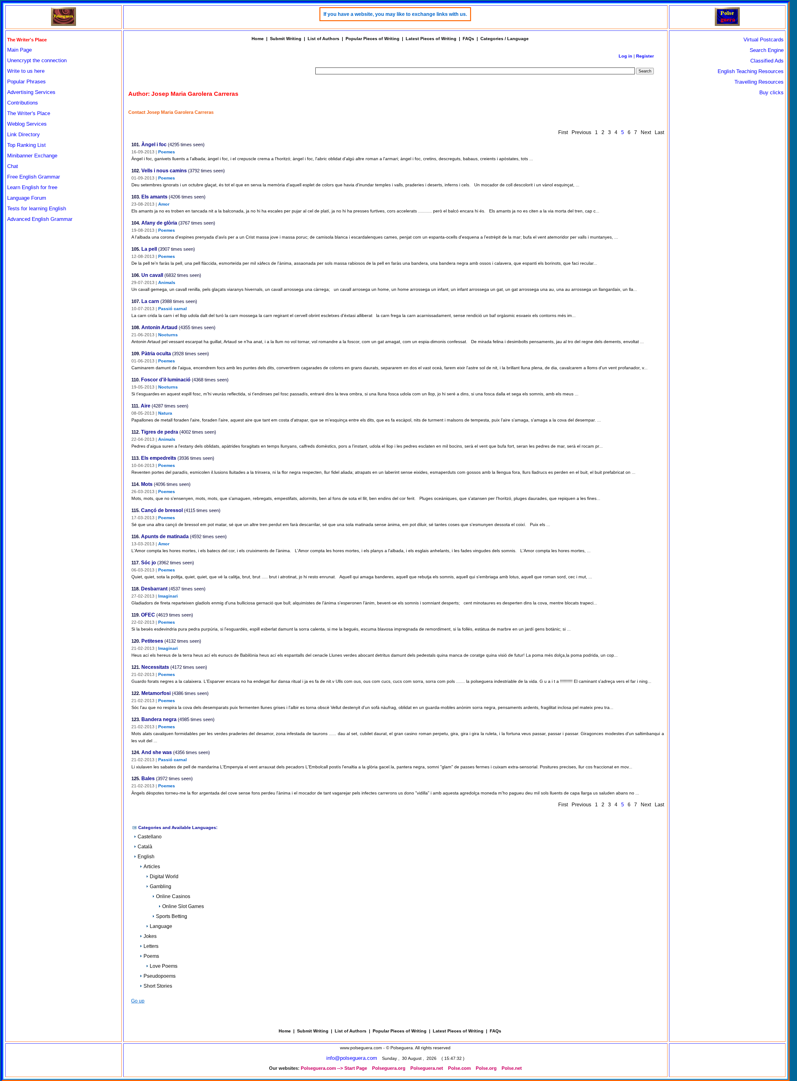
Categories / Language (504, 38)
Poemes (166, 151)
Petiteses (152, 641)
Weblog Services (27, 124)
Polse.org (486, 1068)
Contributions (22, 103)
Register (645, 56)
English (146, 856)
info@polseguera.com (351, 1058)
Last (659, 132)
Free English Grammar (33, 177)
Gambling (160, 886)
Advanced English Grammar (40, 219)
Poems (151, 956)
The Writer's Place (28, 113)
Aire (145, 405)
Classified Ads (767, 61)
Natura (165, 413)
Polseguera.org (388, 1068)
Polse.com (459, 1068)
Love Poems (163, 966)
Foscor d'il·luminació (166, 379)
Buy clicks (771, 93)
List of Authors (323, 38)
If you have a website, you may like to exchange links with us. (395, 14)
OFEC (148, 614)
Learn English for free (32, 187)
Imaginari (168, 596)
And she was (156, 752)
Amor (163, 204)
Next (646, 132)
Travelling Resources (759, 82)
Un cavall (152, 275)
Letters (151, 946)
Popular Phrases (26, 82)
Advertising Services (31, 92)
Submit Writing (285, 38)
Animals (166, 282)
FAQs (468, 38)
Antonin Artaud (159, 327)
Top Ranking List (26, 145)
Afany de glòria (159, 223)
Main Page (19, 50)
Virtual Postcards (763, 40)
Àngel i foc (154, 144)
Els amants (154, 196)
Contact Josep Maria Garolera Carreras (171, 112)
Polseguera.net (426, 1068)
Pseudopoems (160, 976)
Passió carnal (172, 308)
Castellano (150, 836)
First (563, 132)
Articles (152, 866)
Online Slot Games (183, 906)
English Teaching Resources (751, 71)
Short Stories (158, 986)
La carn (150, 301)
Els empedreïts (158, 458)
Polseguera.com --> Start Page (334, 1068)
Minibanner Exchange (32, 156)
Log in (625, 56)
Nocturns (168, 334)
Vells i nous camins (164, 170)
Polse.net (512, 1068)
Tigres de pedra (159, 432)
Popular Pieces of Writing (372, 38)
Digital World (164, 876)
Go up (137, 1001)
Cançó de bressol (162, 510)
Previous (581, 132)
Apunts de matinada (165, 536)
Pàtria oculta (156, 353)
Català (145, 846)
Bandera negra (159, 719)
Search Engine (767, 50)
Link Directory (23, 134)
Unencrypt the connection (37, 60)
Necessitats (155, 667)
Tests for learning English (36, 209)
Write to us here (26, 71)
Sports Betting (171, 916)
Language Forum (26, 198)
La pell (149, 249)
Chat (12, 166)
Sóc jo (148, 562)
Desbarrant (154, 588)
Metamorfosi (156, 693)
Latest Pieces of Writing (431, 38)
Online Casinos (173, 896)
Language (161, 926)
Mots (147, 484)
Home (258, 38)
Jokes (150, 936)
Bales (148, 778)
